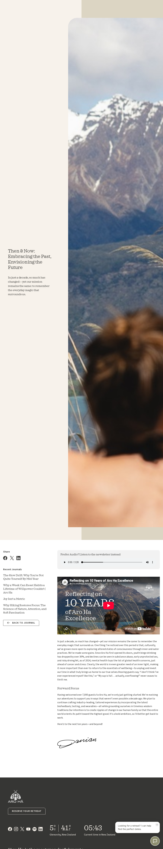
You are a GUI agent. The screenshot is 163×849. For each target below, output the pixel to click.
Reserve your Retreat (27, 811)
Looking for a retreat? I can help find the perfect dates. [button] (138, 826)
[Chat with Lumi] (155, 841)
